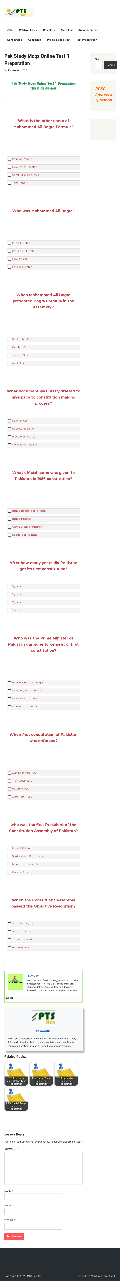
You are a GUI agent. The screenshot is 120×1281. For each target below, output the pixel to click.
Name (8, 1190)
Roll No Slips (27, 30)
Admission (34, 39)
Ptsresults (13, 70)
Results (47, 30)
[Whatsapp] (7, 998)
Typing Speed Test (58, 39)
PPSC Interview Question (103, 94)
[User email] (11, 998)
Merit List (67, 30)
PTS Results (34, 1276)
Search (99, 59)
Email (9, 1205)
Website (9, 1220)
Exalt (112, 1276)
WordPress (96, 1276)
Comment (11, 1149)
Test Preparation (86, 39)
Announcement (88, 30)
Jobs (10, 30)
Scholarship (14, 39)
